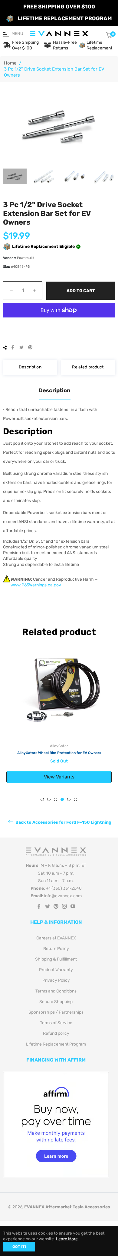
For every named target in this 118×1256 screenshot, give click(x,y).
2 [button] (49, 799)
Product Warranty (56, 969)
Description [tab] (54, 390)
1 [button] (42, 799)
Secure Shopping (56, 1001)
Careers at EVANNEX (56, 938)
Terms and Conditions (56, 991)
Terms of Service (56, 1022)
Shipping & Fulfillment (56, 959)
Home (10, 63)
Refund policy (56, 1033)
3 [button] (55, 799)
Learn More (67, 1239)
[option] (59, 719)
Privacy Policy (56, 980)
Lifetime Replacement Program (56, 1044)
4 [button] (62, 799)
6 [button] (75, 799)
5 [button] (68, 799)
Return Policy (56, 948)
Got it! (19, 1247)
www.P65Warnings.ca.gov (36, 585)
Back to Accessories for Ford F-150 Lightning (63, 822)
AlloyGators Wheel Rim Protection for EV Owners (59, 753)
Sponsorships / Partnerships (56, 1012)
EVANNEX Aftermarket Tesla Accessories (67, 1207)
